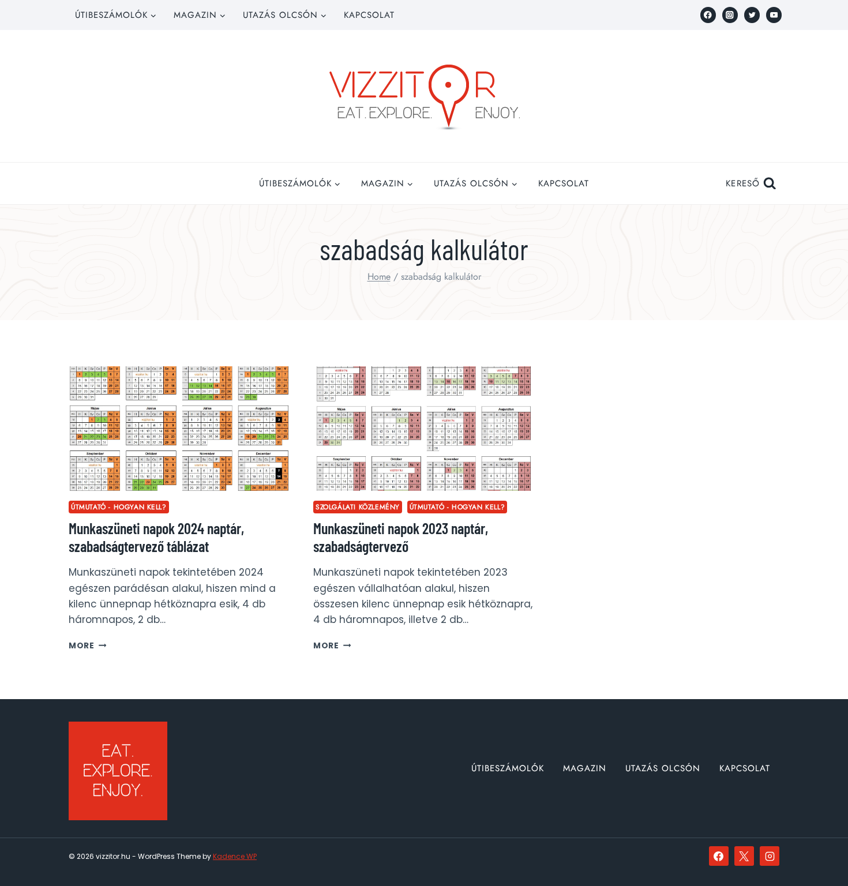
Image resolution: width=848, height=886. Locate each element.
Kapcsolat (369, 15)
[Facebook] (708, 14)
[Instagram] (730, 14)
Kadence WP (235, 856)
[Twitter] (752, 14)
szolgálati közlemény (358, 507)
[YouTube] (774, 14)
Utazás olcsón (662, 768)
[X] (744, 856)
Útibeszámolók (507, 768)
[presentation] (179, 428)
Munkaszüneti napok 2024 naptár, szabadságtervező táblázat (156, 537)
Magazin (584, 768)
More (87, 645)
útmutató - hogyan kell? (119, 507)
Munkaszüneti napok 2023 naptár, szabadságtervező (400, 537)
